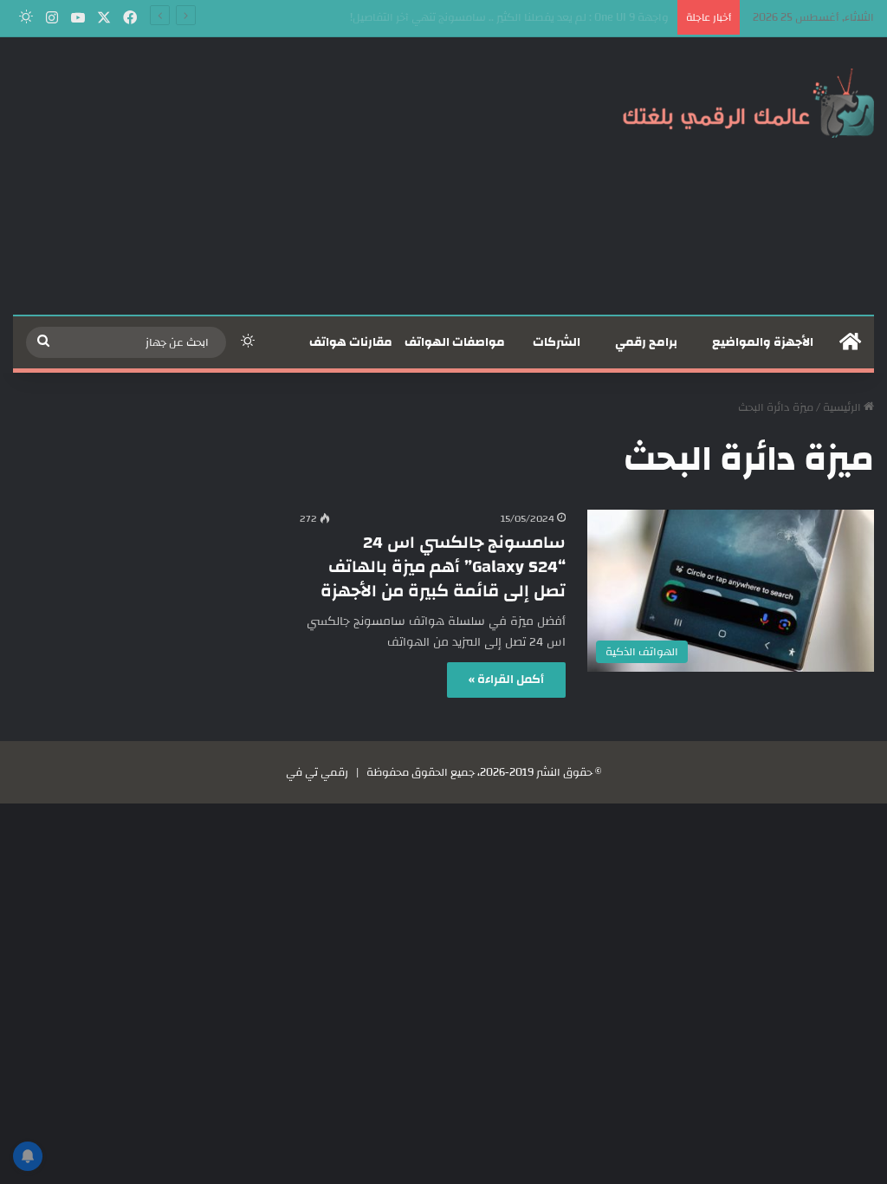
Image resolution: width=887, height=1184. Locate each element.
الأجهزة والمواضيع (762, 342)
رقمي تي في (317, 772)
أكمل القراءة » (506, 679)
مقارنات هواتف (350, 342)
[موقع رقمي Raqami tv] (748, 102)
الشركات (556, 342)
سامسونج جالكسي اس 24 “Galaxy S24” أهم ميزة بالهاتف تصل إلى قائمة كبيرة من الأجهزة (443, 566)
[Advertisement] (296, 176)
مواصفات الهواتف (455, 342)
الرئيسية (843, 407)
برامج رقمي (646, 342)
